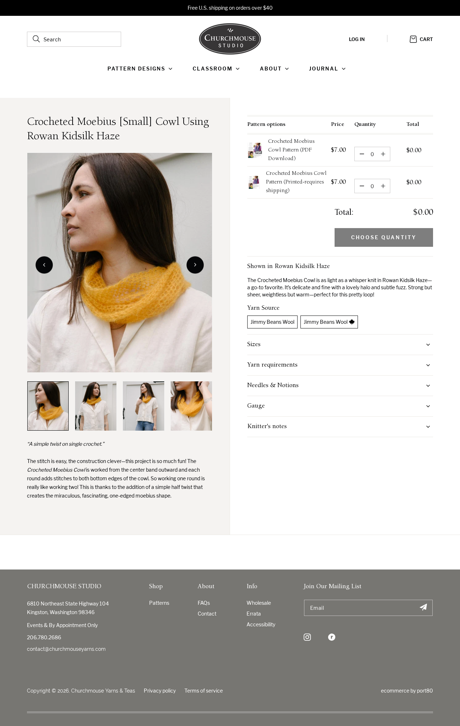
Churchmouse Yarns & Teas (103, 691)
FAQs (204, 603)
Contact (207, 614)
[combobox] (74, 39)
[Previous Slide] (44, 264)
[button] (141, 68)
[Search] (36, 39)
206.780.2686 (44, 637)
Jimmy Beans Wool (272, 322)
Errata (254, 614)
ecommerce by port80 (407, 691)
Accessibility (261, 624)
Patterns (159, 603)
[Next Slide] (195, 264)
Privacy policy (160, 691)
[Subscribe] (423, 607)
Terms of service (203, 691)
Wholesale (259, 603)
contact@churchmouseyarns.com (66, 649)
